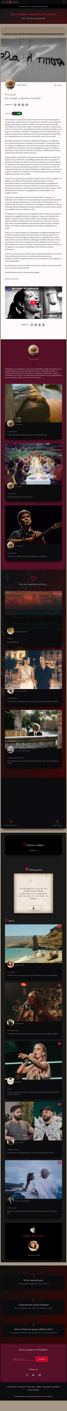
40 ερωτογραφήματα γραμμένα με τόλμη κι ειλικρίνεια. (33, 1283)
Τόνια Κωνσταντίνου (21, 691)
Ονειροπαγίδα (11, 95)
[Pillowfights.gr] (10, 2)
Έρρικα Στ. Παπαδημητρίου (22, 1201)
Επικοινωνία (21, 1387)
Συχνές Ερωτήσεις (12, 1387)
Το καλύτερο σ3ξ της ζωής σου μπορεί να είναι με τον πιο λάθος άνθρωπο (32, 1034)
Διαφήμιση (39, 1387)
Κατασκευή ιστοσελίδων (32, 1396)
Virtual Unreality (19, 1023)
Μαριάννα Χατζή (19, 965)
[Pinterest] (23, 104)
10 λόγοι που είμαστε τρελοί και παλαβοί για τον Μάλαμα (27, 556)
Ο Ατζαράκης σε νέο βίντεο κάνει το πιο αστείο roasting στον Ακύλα (30, 1153)
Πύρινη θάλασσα (13, 642)
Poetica (10, 639)
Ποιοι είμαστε (47, 1387)
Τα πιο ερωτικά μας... (33, 1280)
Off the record (12, 1208)
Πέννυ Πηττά (22, 85)
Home (23, 18)
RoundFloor (50, 1396)
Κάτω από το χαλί (13, 1030)
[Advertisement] (33, 799)
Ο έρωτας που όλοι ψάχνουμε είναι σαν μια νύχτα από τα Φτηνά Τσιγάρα (32, 701)
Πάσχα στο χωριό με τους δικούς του (20, 497)
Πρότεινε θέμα (30, 1387)
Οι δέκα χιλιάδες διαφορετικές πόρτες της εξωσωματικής (27, 435)
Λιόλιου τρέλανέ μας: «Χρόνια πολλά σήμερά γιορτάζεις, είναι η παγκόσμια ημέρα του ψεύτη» (33, 1093)
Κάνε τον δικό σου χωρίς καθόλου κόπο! (34, 1329)
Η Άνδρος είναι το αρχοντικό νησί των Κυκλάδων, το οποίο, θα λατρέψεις (32, 975)
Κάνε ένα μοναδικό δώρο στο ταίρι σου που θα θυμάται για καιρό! (33, 1308)
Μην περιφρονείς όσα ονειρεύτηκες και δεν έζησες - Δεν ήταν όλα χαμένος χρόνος (33, 762)
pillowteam (18, 1082)
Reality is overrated (13, 1149)
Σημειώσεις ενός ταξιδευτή (15, 758)
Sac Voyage (11, 972)
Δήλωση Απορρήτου (33, 1390)
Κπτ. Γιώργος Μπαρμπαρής (22, 751)
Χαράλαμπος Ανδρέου (21, 632)
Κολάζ (10, 1089)
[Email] (26, 104)
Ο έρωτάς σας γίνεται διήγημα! (33, 1305)
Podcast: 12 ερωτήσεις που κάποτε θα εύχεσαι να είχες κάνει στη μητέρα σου (32, 1212)
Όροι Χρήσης (55, 1387)
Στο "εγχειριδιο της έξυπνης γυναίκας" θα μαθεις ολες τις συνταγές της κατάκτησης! (33, 1333)
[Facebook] (15, 104)
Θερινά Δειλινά (12, 698)
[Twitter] (19, 104)
